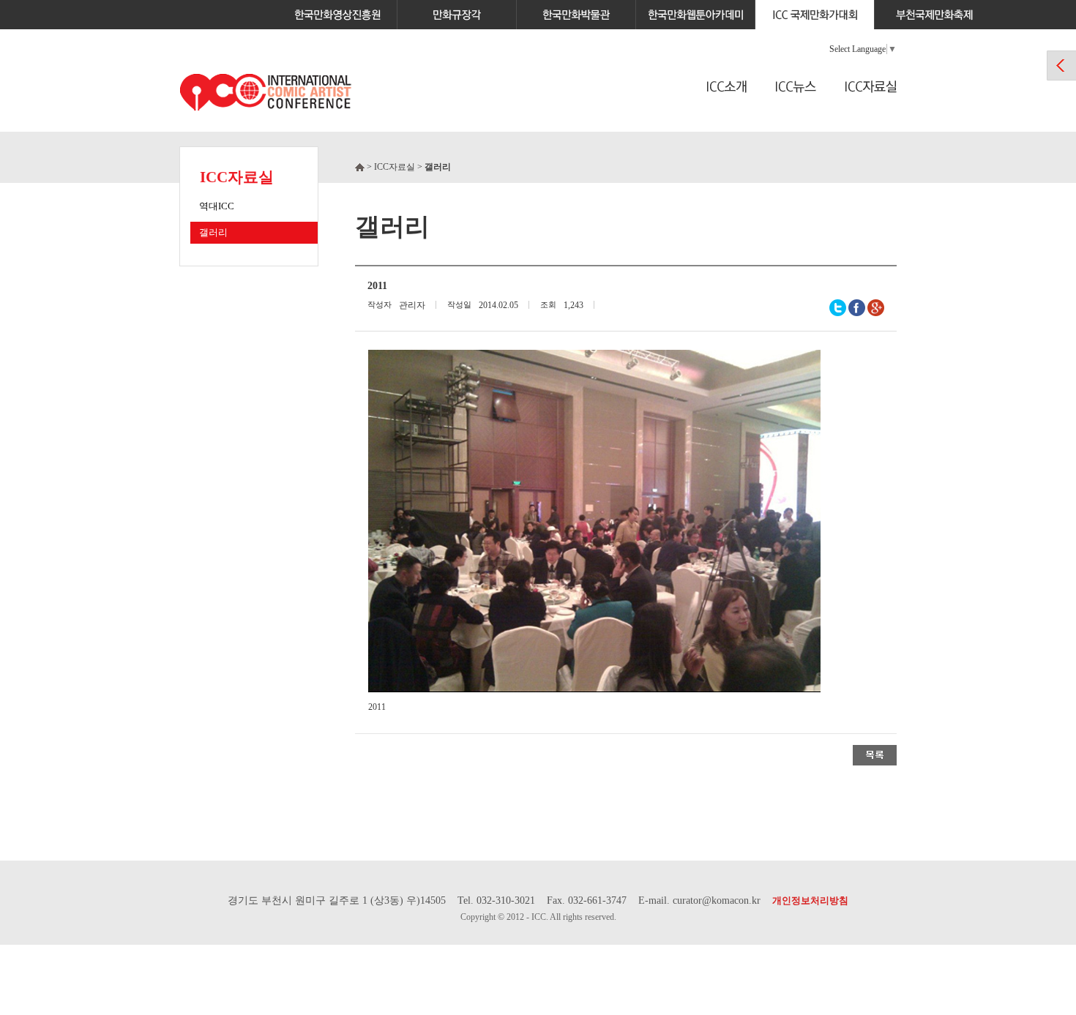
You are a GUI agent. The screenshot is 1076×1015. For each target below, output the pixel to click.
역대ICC (216, 206)
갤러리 (213, 232)
